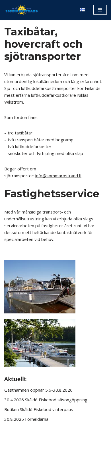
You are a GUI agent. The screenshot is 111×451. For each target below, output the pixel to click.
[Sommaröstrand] (21, 9)
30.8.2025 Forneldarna (26, 419)
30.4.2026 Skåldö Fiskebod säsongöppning (45, 399)
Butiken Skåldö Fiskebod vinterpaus (38, 409)
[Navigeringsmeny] (100, 10)
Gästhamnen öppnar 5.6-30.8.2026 (38, 390)
